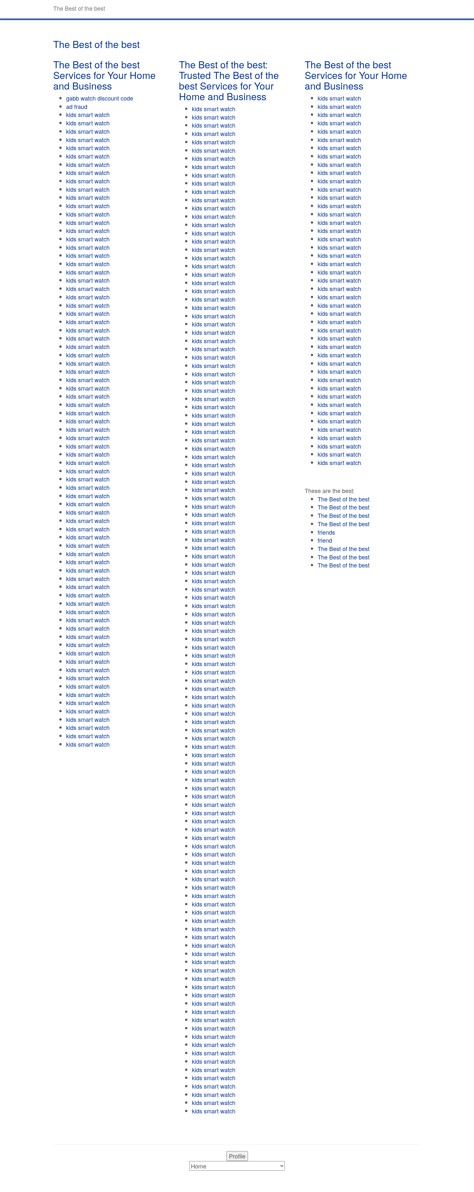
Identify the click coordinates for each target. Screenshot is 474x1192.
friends (326, 532)
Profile (237, 1156)
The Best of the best (344, 499)
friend (325, 540)
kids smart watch (88, 114)
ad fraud (76, 106)
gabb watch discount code (99, 98)
